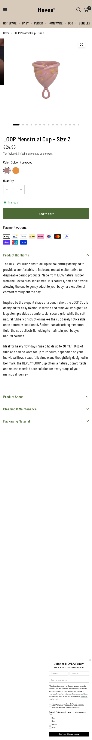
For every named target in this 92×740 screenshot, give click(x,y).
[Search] (78, 9)
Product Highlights (16, 255)
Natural (15, 170)
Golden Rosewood (6, 170)
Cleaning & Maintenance (20, 409)
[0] (85, 9)
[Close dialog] (90, 660)
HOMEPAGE (9, 23)
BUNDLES (84, 23)
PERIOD (38, 23)
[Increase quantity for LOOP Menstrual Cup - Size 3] (21, 189)
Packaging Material (16, 421)
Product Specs (13, 396)
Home (6, 33)
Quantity (8, 180)
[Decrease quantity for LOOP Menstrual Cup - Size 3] (6, 189)
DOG (70, 23)
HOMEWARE (55, 23)
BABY (25, 23)
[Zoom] (81, 44)
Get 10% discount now (69, 734)
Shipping (22, 153)
